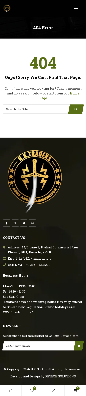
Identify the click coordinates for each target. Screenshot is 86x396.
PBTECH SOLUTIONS (60, 376)
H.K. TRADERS (41, 369)
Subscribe (79, 345)
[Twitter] (23, 223)
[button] (76, 8)
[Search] (76, 109)
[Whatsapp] (32, 223)
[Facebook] (6, 223)
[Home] (10, 390)
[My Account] (54, 390)
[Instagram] (15, 223)
